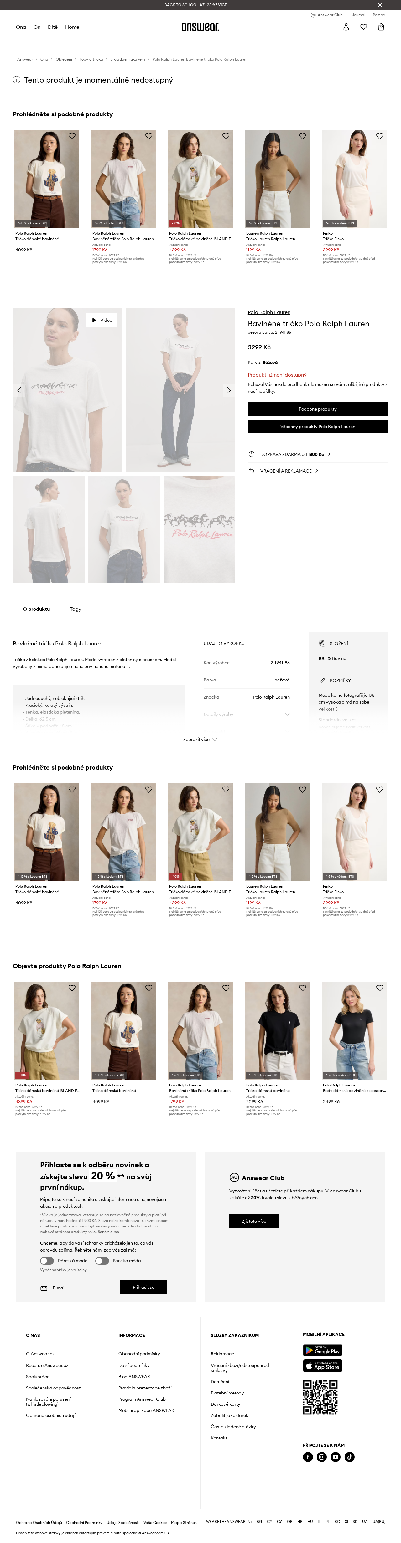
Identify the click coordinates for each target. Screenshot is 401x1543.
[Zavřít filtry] (380, 5)
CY (269, 1522)
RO (337, 1522)
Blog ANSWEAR (134, 1376)
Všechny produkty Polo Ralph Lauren (317, 426)
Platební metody (227, 1393)
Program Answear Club (142, 1399)
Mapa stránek (184, 1522)
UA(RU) (378, 1522)
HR (300, 1522)
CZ (279, 1522)
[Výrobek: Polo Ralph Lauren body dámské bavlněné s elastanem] (354, 1031)
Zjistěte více (254, 1221)
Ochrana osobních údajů (51, 1415)
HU (310, 1522)
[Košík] (381, 27)
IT (319, 1522)
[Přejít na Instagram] (322, 1457)
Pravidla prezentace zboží (144, 1388)
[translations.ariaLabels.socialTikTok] (349, 1457)
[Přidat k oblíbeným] (72, 136)
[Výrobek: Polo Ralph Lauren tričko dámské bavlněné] (46, 179)
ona (21, 27)
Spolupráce (37, 1376)
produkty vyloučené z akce (95, 1231)
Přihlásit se (143, 1287)
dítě (53, 27)
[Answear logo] (200, 27)
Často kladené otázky (233, 1426)
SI (346, 1522)
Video (106, 320)
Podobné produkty (318, 409)
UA (365, 1522)
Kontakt (219, 1438)
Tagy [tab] (75, 609)
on (37, 27)
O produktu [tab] (36, 609)
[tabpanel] (200, 681)
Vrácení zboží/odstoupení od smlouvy (240, 1368)
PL (327, 1522)
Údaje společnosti (123, 1522)
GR (290, 1522)
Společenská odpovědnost (53, 1388)
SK (355, 1522)
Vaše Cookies (155, 1522)
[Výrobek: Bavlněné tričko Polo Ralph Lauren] (123, 179)
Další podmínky (134, 1365)
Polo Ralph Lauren (269, 312)
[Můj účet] (346, 27)
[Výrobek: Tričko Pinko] (354, 179)
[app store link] (322, 1365)
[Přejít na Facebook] (308, 1457)
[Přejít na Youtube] (336, 1457)
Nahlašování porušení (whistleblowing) (48, 1401)
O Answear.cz (40, 1354)
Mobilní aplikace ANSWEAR (146, 1410)
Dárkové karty (225, 1404)
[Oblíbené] (363, 27)
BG (259, 1522)
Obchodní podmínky (139, 1354)
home (72, 27)
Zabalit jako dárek (229, 1415)
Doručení (220, 1381)
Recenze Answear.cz (47, 1365)
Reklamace (222, 1354)
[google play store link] (322, 1350)
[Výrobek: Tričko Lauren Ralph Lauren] (277, 179)
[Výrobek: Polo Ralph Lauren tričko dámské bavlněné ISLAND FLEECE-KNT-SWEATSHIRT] (200, 179)
